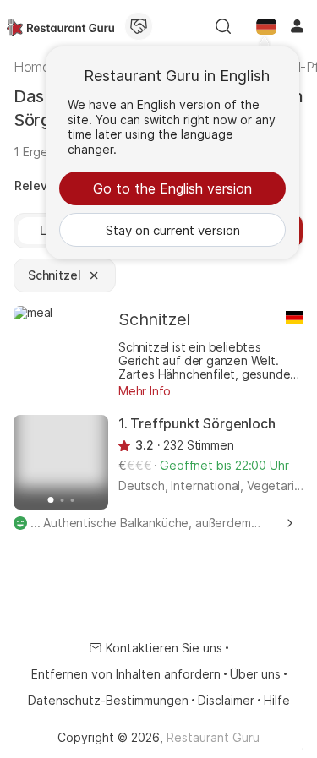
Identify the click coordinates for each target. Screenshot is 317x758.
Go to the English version (172, 188)
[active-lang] (266, 26)
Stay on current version (173, 230)
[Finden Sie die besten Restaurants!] (60, 26)
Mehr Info (144, 391)
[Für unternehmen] (138, 26)
